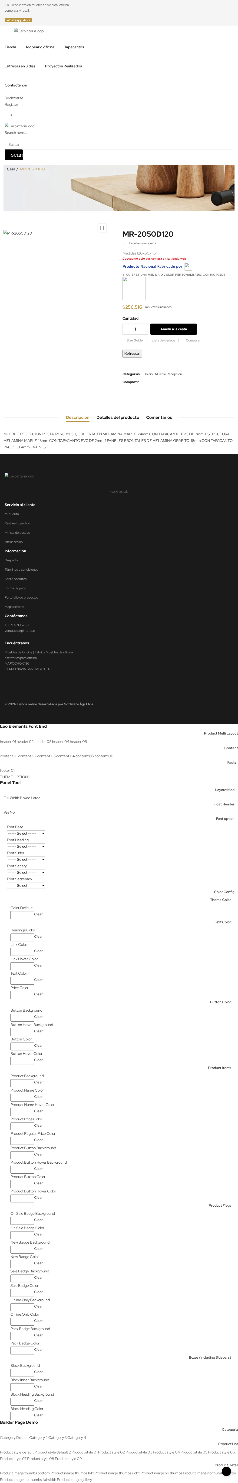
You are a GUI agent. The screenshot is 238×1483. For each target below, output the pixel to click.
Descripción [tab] (77, 417)
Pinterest (159, 382)
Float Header (224, 804)
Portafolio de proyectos (21, 597)
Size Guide (135, 340)
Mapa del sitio (14, 607)
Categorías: (131, 374)
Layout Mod (225, 790)
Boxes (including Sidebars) (210, 1357)
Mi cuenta (12, 514)
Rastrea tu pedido (17, 523)
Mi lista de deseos (17, 532)
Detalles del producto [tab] (117, 417)
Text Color (223, 922)
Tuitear (152, 382)
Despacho (12, 560)
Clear (38, 914)
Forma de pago (15, 588)
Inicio (149, 374)
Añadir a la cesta (173, 329)
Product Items (219, 1068)
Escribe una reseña (139, 243)
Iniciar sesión (14, 542)
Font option (225, 818)
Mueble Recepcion (168, 374)
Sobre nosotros (15, 579)
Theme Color (220, 899)
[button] (18, 20)
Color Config (224, 892)
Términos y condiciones (21, 569)
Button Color (220, 1002)
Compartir (145, 382)
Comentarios (159, 417)
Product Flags (220, 1205)
